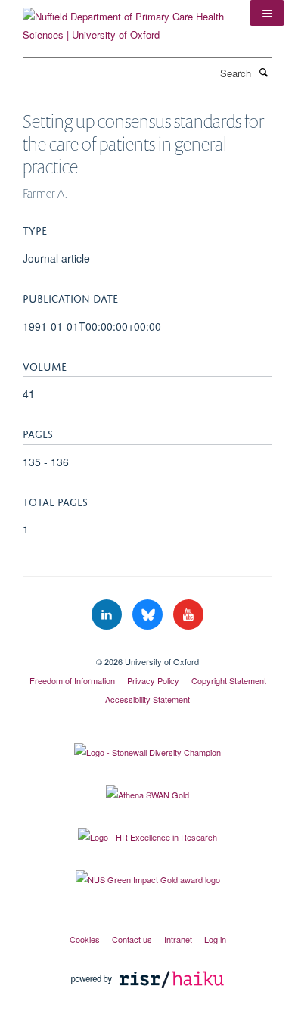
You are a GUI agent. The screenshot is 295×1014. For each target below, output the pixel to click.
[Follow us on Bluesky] (149, 615)
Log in (215, 939)
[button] (267, 13)
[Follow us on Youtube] (188, 615)
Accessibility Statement (147, 699)
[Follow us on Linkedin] (108, 615)
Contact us (132, 939)
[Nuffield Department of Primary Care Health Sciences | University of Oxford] (125, 20)
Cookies (85, 939)
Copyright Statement (228, 680)
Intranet (178, 939)
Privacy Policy (153, 680)
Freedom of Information (72, 680)
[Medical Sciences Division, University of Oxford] (147, 648)
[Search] (263, 72)
